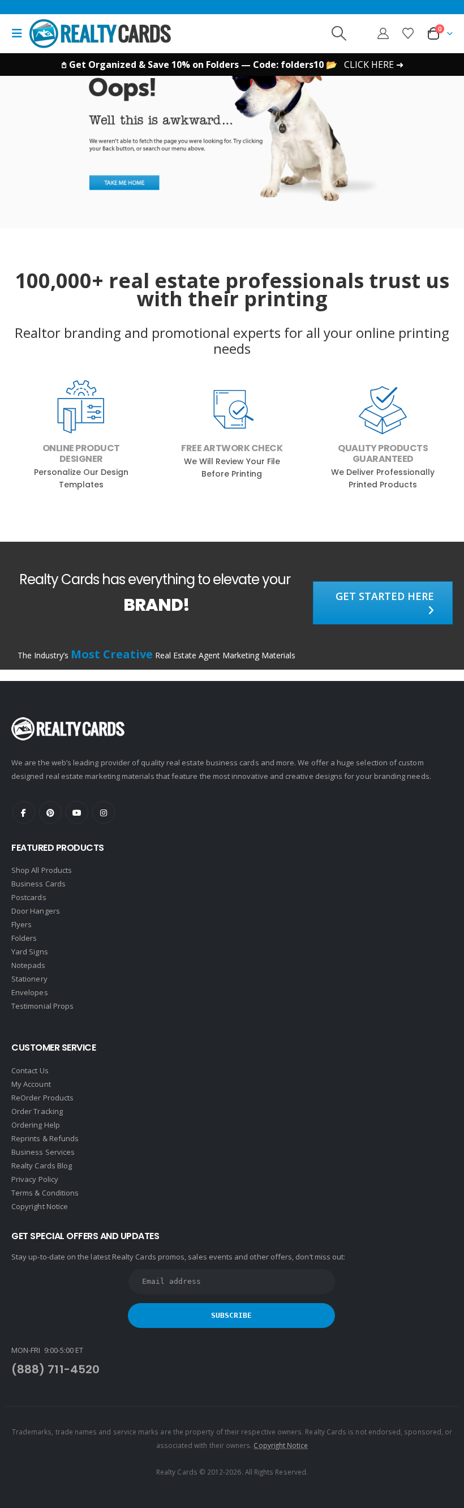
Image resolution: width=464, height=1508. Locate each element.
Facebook (23, 812)
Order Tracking (37, 1111)
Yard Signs (29, 951)
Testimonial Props (42, 1006)
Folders (24, 938)
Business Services (43, 1152)
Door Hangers (35, 911)
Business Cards (38, 884)
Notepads (28, 965)
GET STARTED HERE (385, 596)
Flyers (21, 924)
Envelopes (29, 992)
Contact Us (30, 1070)
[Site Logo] (100, 33)
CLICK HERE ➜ (373, 64)
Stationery (29, 979)
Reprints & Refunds (45, 1138)
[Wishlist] (408, 33)
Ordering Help (35, 1125)
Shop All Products (41, 870)
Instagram (103, 812)
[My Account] (383, 33)
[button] (20, 33)
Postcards (28, 897)
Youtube (77, 812)
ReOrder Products (42, 1098)
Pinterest (50, 812)
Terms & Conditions (45, 1193)
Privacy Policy (34, 1179)
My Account (31, 1084)
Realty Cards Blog (41, 1165)
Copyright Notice (39, 1206)
